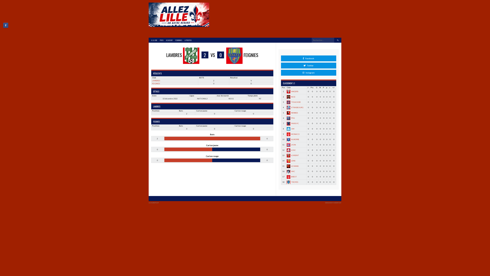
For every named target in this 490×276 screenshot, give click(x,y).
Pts (312, 87)
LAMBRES (156, 80)
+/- (333, 87)
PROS (161, 40)
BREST (294, 177)
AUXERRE (295, 139)
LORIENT (295, 155)
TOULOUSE (296, 102)
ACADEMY (169, 40)
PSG (293, 118)
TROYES (294, 182)
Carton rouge (240, 111)
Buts (181, 111)
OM (292, 129)
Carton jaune (201, 111)
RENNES (294, 113)
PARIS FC (295, 123)
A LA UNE (154, 40)
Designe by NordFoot (333, 203)
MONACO (295, 134)
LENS (293, 161)
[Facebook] (5, 25)
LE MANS (295, 166)
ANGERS (294, 91)
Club (289, 87)
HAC (293, 171)
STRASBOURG (297, 107)
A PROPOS (188, 40)
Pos (283, 87)
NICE (293, 97)
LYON (293, 145)
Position (155, 111)
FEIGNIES (156, 83)
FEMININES (178, 40)
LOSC (293, 150)
